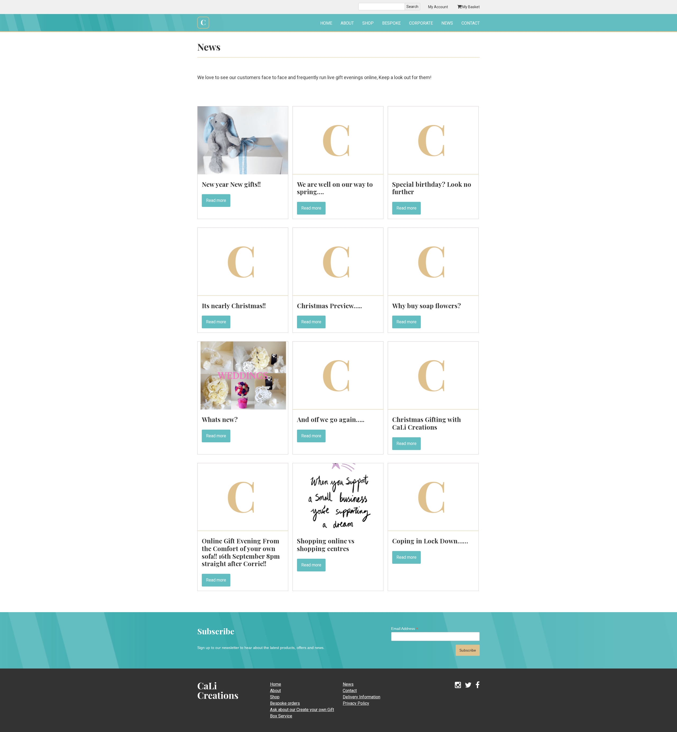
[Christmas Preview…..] (338, 294)
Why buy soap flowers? (426, 305)
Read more (216, 200)
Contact (470, 23)
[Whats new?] (243, 408)
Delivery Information (361, 696)
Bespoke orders (285, 703)
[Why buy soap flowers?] (433, 294)
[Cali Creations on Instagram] (458, 685)
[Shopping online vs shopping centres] (338, 529)
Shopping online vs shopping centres (325, 545)
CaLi (212, 700)
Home (326, 23)
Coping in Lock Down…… (430, 541)
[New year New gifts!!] (243, 172)
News (447, 23)
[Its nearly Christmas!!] (243, 294)
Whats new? (220, 419)
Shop (368, 23)
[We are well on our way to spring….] (338, 172)
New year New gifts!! (231, 184)
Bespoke (391, 23)
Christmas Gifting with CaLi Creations (426, 423)
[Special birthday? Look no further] (433, 172)
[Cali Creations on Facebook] (477, 685)
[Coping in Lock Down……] (433, 529)
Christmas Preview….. (329, 305)
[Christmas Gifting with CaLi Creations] (433, 408)
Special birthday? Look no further (431, 188)
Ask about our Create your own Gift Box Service (302, 713)
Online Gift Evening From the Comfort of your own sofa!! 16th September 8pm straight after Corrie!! (241, 552)
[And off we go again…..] (338, 408)
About (347, 23)
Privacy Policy (356, 703)
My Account (438, 7)
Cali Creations (203, 28)
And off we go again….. (330, 419)
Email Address (404, 628)
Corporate (421, 23)
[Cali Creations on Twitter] (468, 685)
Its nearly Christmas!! (234, 305)
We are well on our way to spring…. (335, 188)
